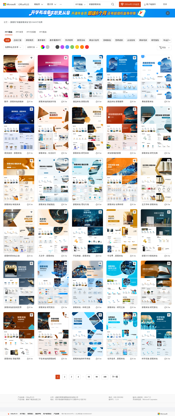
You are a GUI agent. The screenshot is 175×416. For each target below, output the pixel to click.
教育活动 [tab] (81, 40)
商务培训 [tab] (143, 40)
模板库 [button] (37, 4)
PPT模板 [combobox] (79, 4)
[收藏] (23, 94)
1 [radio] (57, 377)
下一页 (115, 377)
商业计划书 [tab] (94, 40)
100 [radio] (104, 377)
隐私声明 (38, 413)
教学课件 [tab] (41, 40)
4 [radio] (78, 377)
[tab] (8, 32)
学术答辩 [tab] (69, 40)
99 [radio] (97, 377)
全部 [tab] (7, 40)
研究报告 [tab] (155, 40)
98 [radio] (89, 377)
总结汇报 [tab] (17, 40)
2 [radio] (64, 377)
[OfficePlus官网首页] (17, 4)
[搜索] (113, 4)
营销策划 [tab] (107, 40)
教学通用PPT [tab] (55, 40)
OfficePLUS (14, 413)
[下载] (30, 94)
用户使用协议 (47, 413)
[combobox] (164, 47)
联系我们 (30, 413)
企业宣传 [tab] (131, 40)
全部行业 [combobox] (31, 47)
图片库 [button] (50, 4)
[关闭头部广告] (168, 13)
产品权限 (56, 413)
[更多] (61, 4)
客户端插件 (151, 4)
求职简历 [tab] (29, 40)
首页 (6, 22)
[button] (169, 40)
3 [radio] (71, 377)
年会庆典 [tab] (167, 40)
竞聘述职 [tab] (119, 40)
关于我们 (22, 413)
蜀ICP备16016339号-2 (68, 413)
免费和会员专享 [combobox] (11, 47)
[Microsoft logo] (163, 414)
